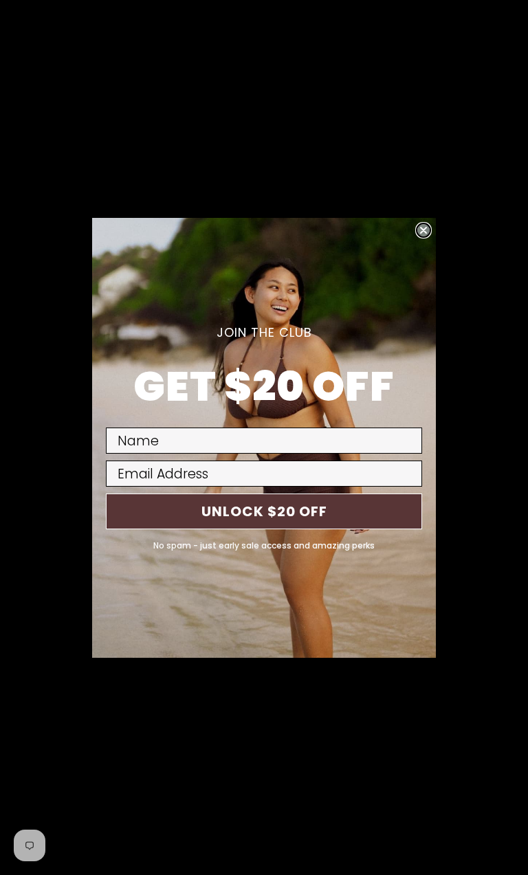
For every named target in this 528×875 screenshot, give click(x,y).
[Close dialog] (423, 230)
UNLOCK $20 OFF (264, 511)
